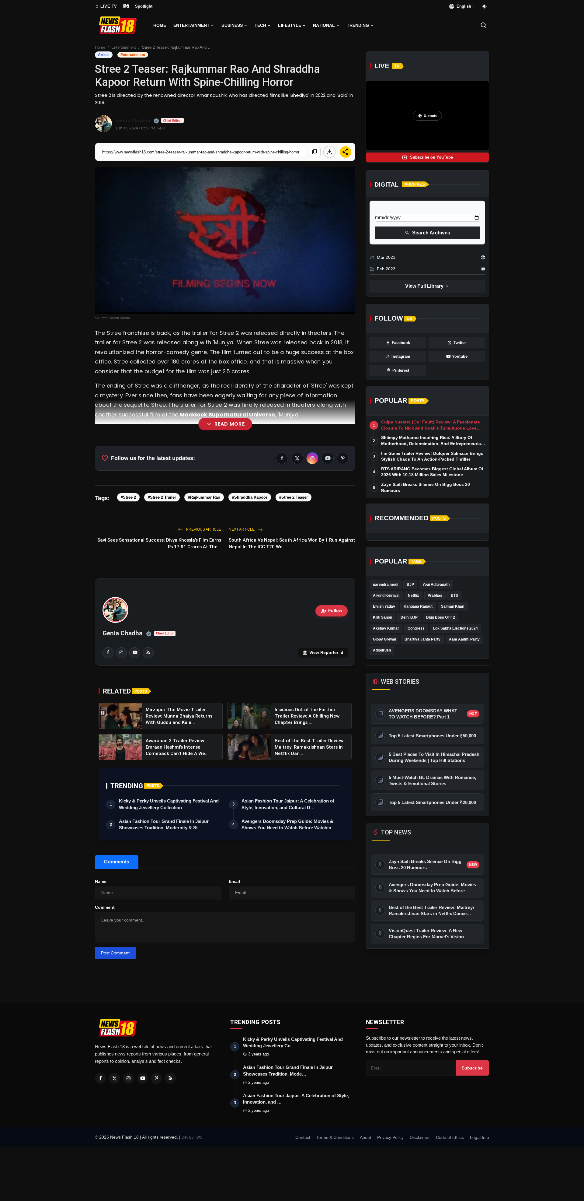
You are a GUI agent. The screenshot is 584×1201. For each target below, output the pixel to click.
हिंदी (126, 6)
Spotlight (143, 6)
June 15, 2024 (220, 475)
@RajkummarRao (176, 461)
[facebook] (108, 652)
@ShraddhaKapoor (231, 461)
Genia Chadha (122, 633)
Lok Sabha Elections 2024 (455, 628)
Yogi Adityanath (436, 584)
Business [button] (232, 25)
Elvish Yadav (384, 606)
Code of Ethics (450, 1137)
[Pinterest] (156, 1078)
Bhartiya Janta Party (422, 639)
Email (234, 881)
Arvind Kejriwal (386, 595)
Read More (225, 424)
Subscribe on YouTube (427, 157)
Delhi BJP (409, 617)
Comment (105, 907)
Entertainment (123, 47)
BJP (410, 584)
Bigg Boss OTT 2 (440, 617)
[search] (483, 25)
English (462, 6)
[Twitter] (114, 1078)
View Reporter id (323, 653)
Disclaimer (420, 1137)
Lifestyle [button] (289, 25)
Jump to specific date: (397, 208)
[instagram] (121, 652)
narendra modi (385, 584)
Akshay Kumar (386, 628)
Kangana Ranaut (418, 606)
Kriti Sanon (382, 617)
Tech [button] (260, 25)
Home (159, 25)
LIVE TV (106, 6)
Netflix (413, 595)
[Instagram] (128, 1078)
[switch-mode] (484, 6)
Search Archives (427, 233)
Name (100, 881)
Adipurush (382, 650)
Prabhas (435, 595)
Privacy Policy (390, 1137)
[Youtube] (142, 1078)
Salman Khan (452, 606)
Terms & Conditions (335, 1137)
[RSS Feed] (148, 652)
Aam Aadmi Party (464, 639)
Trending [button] (358, 25)
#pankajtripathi (127, 461)
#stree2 (216, 451)
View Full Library (427, 286)
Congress (416, 628)
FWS (198, 1137)
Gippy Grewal (384, 639)
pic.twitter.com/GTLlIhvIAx (299, 461)
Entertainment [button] (191, 25)
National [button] (324, 25)
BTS (454, 595)
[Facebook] (100, 1078)
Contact (302, 1137)
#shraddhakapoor (256, 451)
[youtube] (134, 652)
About (365, 1137)
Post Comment (115, 952)
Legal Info (479, 1137)
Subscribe (472, 1068)
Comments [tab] (116, 861)
